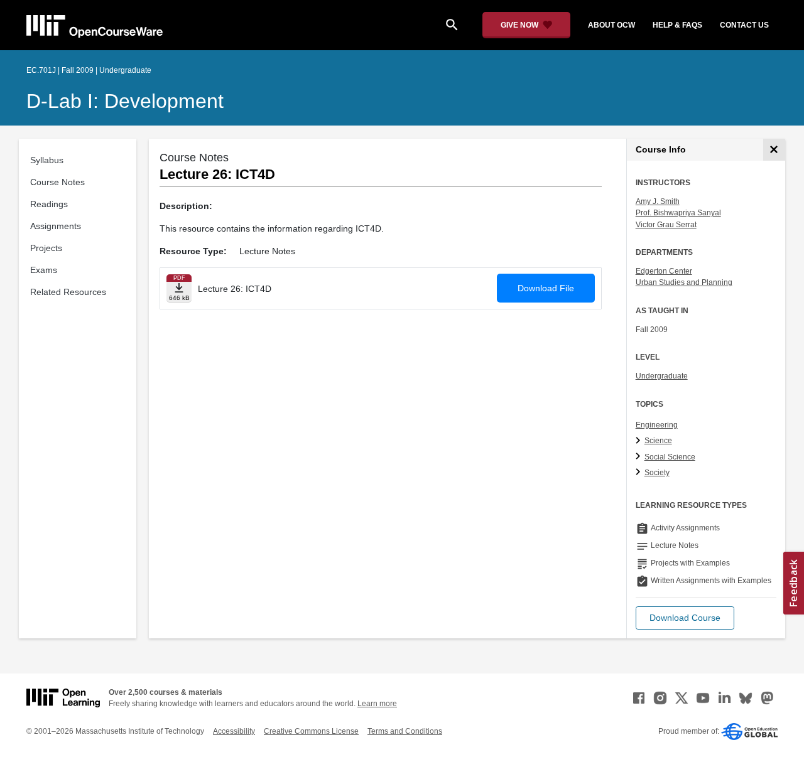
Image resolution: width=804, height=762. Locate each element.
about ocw (611, 25)
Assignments (55, 226)
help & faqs (677, 25)
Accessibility (234, 731)
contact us (744, 25)
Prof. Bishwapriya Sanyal (678, 212)
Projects (46, 248)
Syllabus (46, 160)
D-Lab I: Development (125, 101)
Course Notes (57, 182)
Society (657, 472)
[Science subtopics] (639, 441)
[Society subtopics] (639, 472)
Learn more (377, 703)
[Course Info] (774, 150)
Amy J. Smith (658, 201)
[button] (685, 618)
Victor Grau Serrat (666, 224)
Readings (49, 204)
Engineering (657, 425)
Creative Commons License (311, 731)
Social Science (669, 457)
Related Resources (68, 292)
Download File (546, 288)
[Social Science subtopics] (639, 457)
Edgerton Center (664, 271)
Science (658, 440)
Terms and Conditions (404, 731)
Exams (43, 270)
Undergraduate (662, 376)
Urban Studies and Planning (684, 282)
